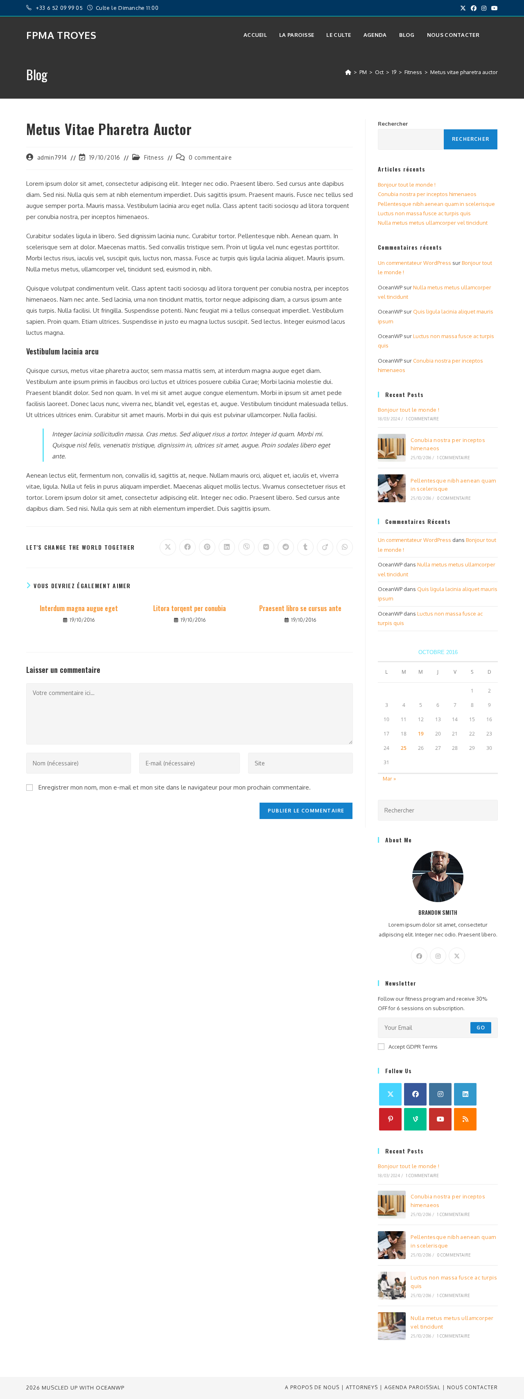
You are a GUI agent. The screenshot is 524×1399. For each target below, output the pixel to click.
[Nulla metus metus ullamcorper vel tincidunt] (392, 1326)
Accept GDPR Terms (413, 1046)
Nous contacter (472, 1387)
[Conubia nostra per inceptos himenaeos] (392, 448)
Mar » (389, 778)
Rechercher (393, 123)
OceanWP (110, 1387)
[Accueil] (348, 72)
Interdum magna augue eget (79, 608)
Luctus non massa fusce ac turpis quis (424, 213)
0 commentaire (210, 157)
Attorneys (362, 1387)
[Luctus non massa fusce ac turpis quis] (392, 1286)
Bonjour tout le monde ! (407, 184)
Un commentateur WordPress (414, 262)
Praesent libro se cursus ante (300, 608)
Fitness (154, 157)
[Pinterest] (390, 1119)
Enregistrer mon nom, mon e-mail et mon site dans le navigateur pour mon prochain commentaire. (174, 787)
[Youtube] (440, 1119)
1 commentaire (422, 418)
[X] (457, 956)
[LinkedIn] (465, 1094)
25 (404, 748)
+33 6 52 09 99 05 (60, 8)
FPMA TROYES (61, 35)
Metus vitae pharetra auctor (464, 72)
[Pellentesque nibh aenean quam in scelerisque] (392, 488)
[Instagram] (438, 956)
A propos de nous (312, 1387)
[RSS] (465, 1119)
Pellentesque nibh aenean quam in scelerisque (436, 204)
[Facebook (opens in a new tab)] (473, 8)
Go (481, 1027)
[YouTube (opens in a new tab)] (493, 8)
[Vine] (415, 1119)
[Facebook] (419, 956)
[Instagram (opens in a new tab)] (484, 8)
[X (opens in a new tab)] (463, 8)
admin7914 (52, 157)
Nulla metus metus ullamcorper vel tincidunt (433, 222)
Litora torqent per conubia (189, 608)
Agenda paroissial (412, 1387)
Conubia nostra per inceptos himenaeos (427, 194)
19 (421, 733)
